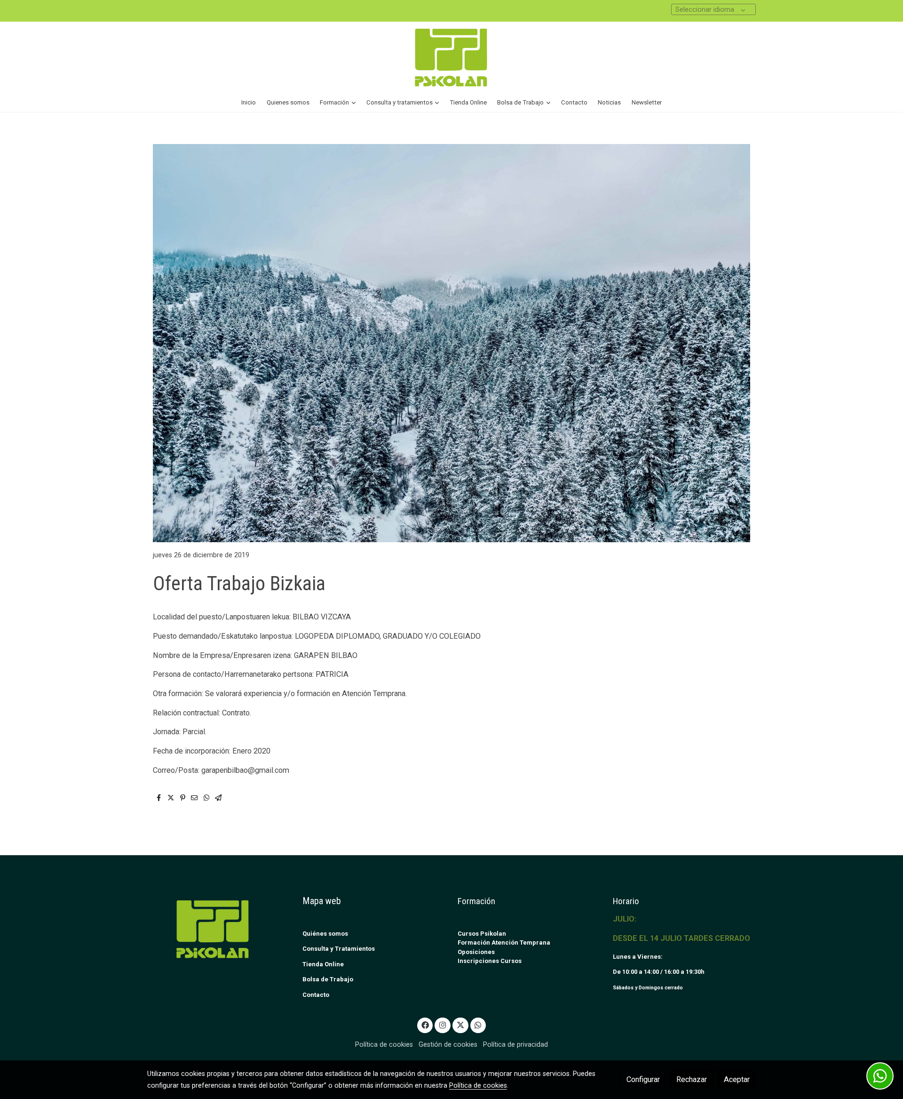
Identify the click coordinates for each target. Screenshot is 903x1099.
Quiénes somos (325, 933)
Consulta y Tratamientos (338, 948)
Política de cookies (384, 1044)
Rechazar (691, 1079)
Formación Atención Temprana (504, 942)
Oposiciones (476, 951)
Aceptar (737, 1079)
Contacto (315, 994)
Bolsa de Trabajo (327, 979)
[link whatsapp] (478, 1024)
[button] (338, 102)
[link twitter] (460, 1024)
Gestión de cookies (448, 1044)
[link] (451, 57)
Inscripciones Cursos (490, 960)
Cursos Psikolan (482, 933)
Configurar (643, 1079)
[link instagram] (443, 1024)
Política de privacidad (515, 1044)
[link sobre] (218, 928)
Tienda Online (323, 964)
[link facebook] (425, 1024)
